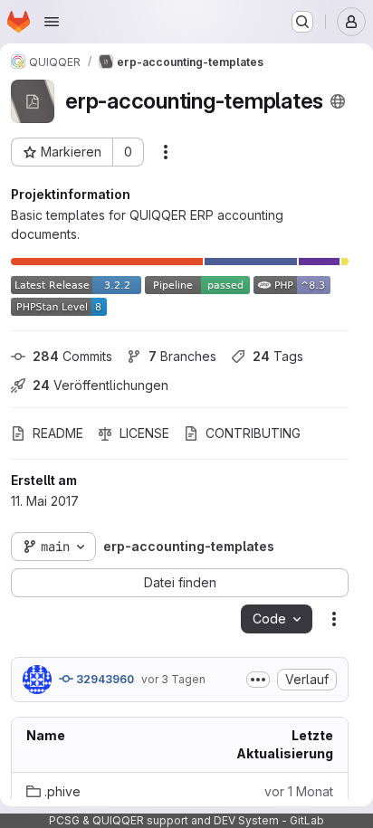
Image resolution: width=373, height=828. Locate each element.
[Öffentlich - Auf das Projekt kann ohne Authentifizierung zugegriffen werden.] (337, 101)
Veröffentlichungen (100, 385)
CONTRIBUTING (253, 433)
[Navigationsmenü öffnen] (51, 21)
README (58, 433)
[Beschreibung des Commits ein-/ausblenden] (258, 679)
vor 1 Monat (298, 791)
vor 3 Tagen (173, 679)
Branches (182, 356)
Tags (278, 356)
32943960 (103, 679)
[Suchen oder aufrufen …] (302, 22)
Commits (72, 356)
